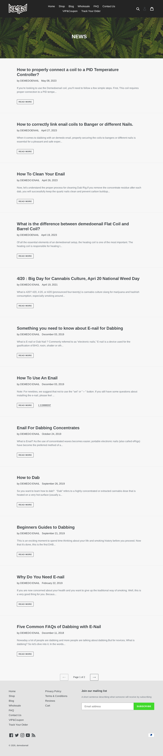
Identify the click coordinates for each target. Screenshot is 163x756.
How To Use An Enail (37, 378)
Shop (12, 696)
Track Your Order (18, 724)
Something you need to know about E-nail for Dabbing (70, 328)
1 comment (44, 405)
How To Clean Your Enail (41, 174)
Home (12, 691)
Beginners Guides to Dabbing (46, 527)
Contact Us (15, 715)
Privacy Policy (53, 691)
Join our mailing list (94, 690)
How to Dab (28, 477)
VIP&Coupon (16, 720)
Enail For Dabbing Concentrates (48, 427)
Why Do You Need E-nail (40, 577)
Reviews (50, 700)
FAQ (11, 710)
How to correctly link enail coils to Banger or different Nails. (75, 124)
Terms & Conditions (56, 696)
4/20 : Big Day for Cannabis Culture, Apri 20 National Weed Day (78, 278)
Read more (25, 102)
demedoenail (22, 745)
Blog (11, 700)
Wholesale (15, 705)
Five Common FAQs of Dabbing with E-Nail (59, 626)
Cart (47, 705)
